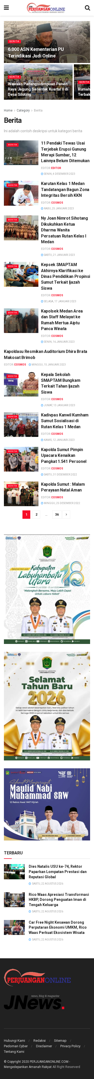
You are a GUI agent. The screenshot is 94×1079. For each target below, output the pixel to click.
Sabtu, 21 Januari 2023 (59, 254)
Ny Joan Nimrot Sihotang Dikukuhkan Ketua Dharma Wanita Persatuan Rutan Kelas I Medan (64, 230)
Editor (56, 168)
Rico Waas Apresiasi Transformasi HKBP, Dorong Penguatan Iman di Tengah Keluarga (59, 899)
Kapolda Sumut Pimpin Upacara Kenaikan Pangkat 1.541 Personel (63, 455)
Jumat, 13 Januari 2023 (59, 405)
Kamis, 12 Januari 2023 (59, 439)
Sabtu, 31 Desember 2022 (60, 474)
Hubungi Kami (14, 1041)
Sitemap (60, 1041)
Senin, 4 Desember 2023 (59, 173)
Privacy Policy (70, 1046)
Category (23, 110)
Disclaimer (44, 1046)
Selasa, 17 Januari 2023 (59, 301)
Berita (14, 41)
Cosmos (57, 202)
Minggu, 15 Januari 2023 (48, 364)
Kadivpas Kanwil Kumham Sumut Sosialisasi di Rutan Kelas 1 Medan (65, 420)
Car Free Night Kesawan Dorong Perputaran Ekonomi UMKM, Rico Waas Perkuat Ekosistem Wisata (58, 927)
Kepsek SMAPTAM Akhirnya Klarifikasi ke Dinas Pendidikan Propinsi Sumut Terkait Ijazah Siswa (65, 276)
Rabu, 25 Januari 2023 (58, 208)
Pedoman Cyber (16, 1046)
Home (8, 110)
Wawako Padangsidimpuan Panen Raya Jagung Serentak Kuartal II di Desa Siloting (38, 89)
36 (57, 514)
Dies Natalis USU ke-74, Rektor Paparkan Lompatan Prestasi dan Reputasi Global (58, 871)
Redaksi (39, 1041)
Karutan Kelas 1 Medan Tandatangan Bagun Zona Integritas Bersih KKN (65, 189)
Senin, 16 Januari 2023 (59, 341)
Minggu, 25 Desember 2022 (61, 503)
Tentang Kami (14, 1052)
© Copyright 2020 (16, 1062)
